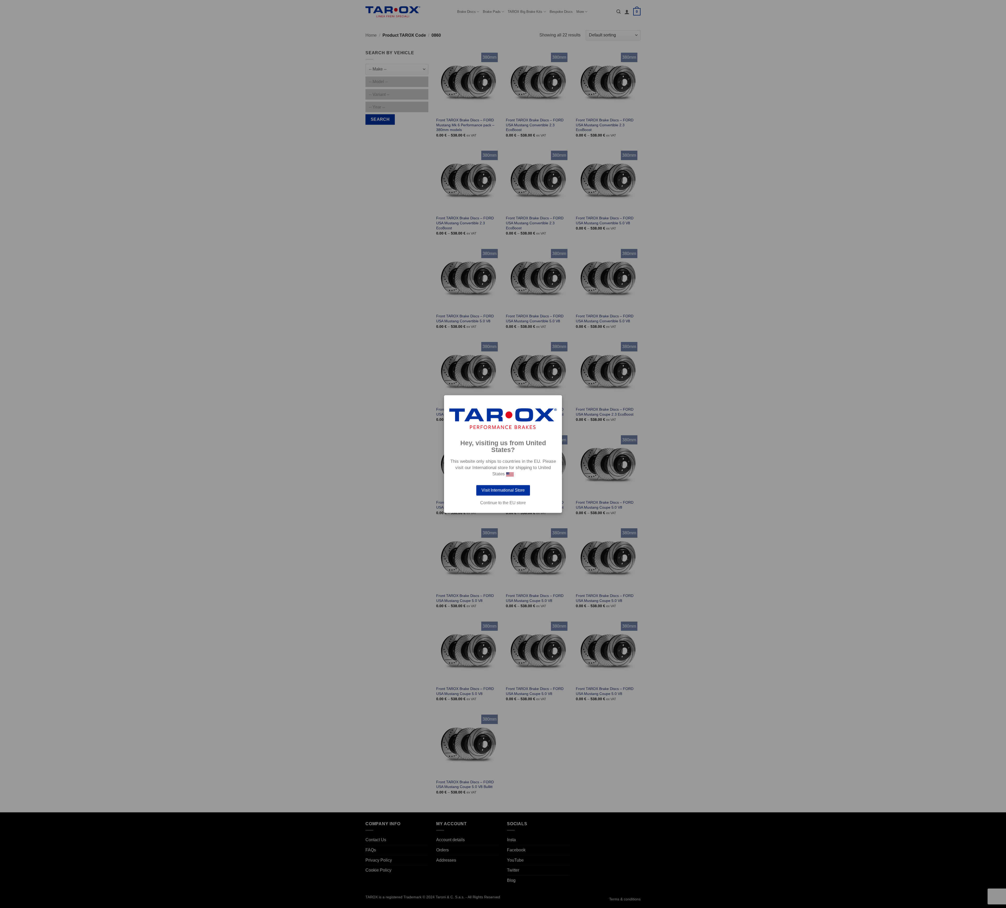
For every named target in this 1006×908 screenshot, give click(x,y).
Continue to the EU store (503, 503)
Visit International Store (503, 490)
